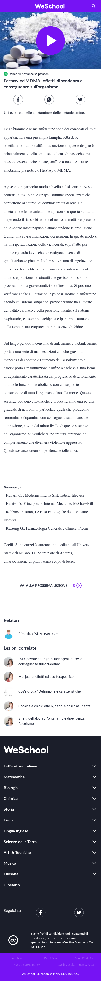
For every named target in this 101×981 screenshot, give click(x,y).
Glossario (12, 885)
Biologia (11, 788)
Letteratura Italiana (20, 766)
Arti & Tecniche (17, 853)
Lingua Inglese (16, 831)
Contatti (17, 957)
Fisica (8, 820)
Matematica (14, 777)
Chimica (11, 799)
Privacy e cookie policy (25, 964)
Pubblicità (50, 957)
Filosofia (11, 874)
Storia (9, 809)
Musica (10, 863)
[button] (6, 6)
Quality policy (84, 957)
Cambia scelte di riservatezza (76, 964)
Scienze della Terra (20, 842)
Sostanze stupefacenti (36, 74)
